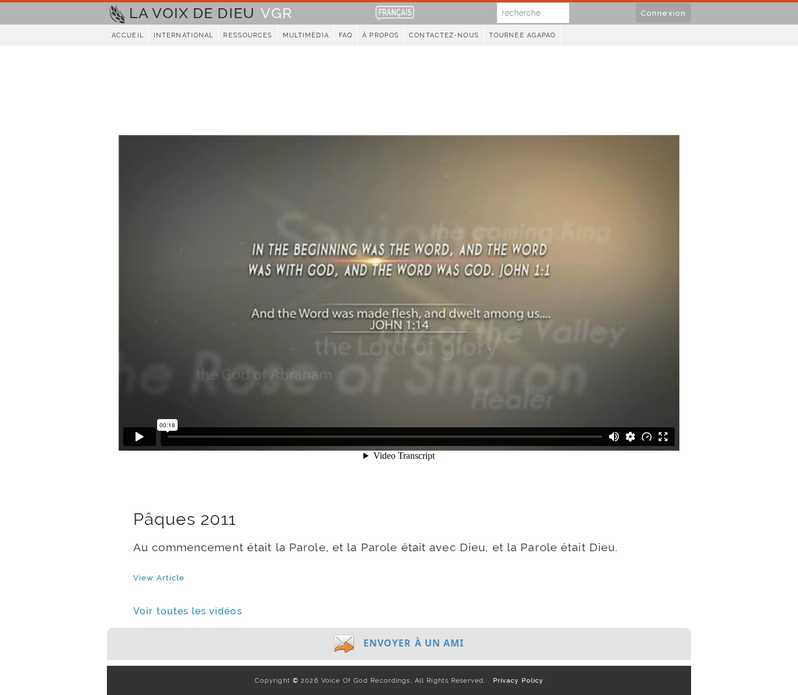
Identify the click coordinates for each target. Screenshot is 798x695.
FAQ (345, 35)
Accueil (128, 35)
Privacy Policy (515, 680)
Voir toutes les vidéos (187, 611)
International (184, 35)
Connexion (663, 13)
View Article (159, 577)
